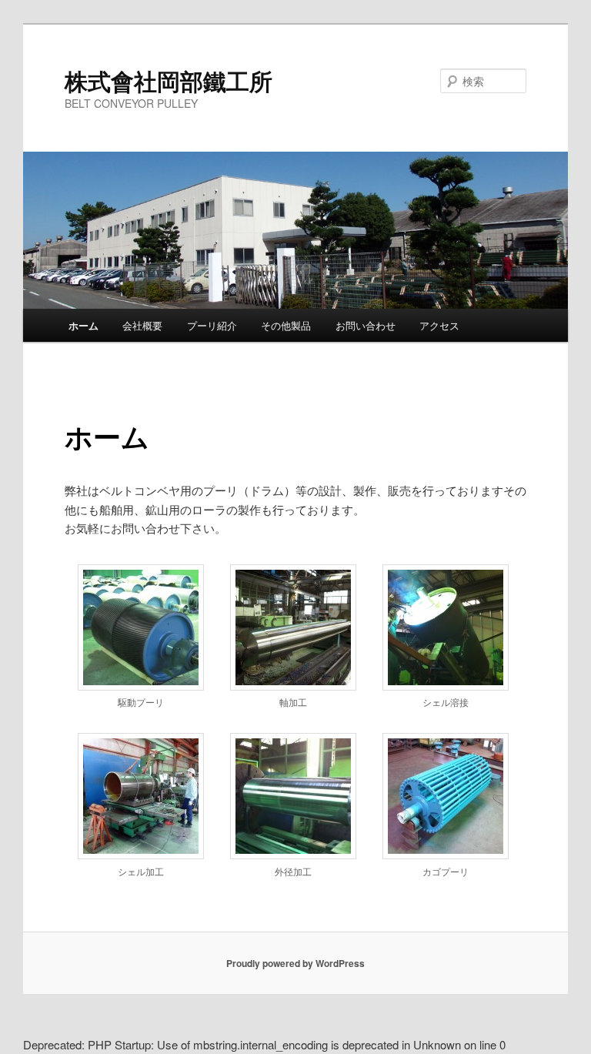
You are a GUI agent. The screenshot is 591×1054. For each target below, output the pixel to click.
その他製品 (286, 325)
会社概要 (142, 325)
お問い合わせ (366, 325)
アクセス (439, 325)
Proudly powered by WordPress (295, 963)
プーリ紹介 (212, 325)
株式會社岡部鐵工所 (168, 80)
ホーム (83, 325)
